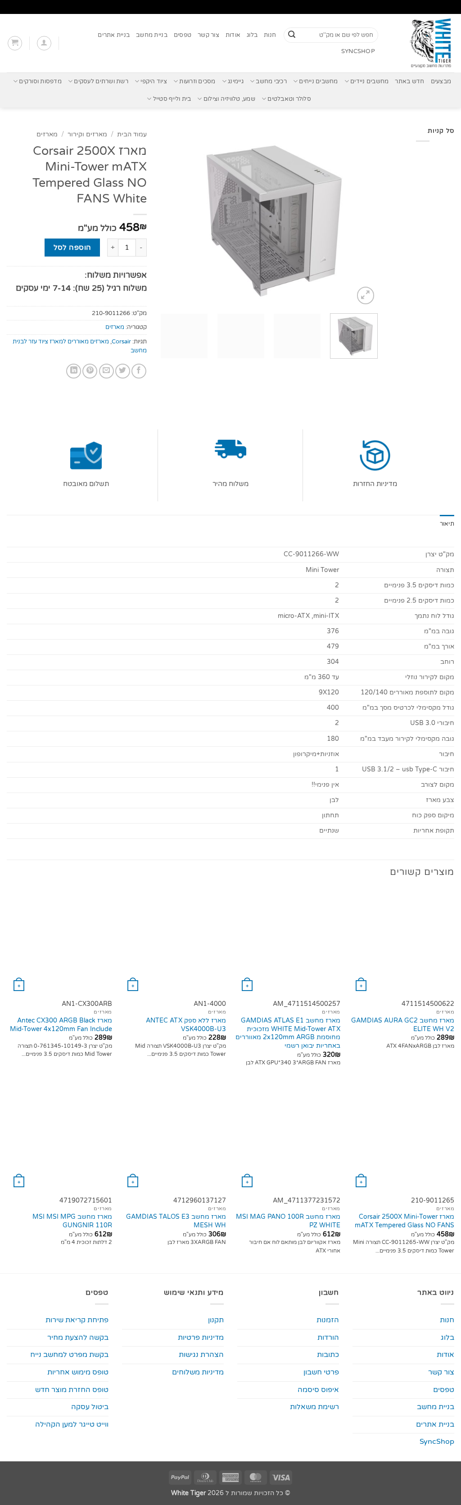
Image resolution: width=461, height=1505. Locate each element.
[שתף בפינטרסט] (89, 371)
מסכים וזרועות (197, 81)
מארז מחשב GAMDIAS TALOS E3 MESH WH (176, 1221)
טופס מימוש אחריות (77, 1372)
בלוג (252, 35)
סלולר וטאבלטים (289, 99)
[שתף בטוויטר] (122, 371)
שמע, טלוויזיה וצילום (229, 99)
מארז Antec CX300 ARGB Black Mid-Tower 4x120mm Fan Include (61, 1025)
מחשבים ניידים (369, 81)
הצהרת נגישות (201, 1354)
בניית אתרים (114, 35)
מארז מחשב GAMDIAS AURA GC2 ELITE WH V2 (402, 1025)
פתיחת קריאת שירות (76, 1320)
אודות (233, 35)
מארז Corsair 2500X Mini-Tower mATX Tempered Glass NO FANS (404, 1221)
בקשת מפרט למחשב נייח (69, 1354)
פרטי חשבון (321, 1372)
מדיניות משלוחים (198, 1372)
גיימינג (236, 81)
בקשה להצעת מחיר (77, 1337)
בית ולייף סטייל (172, 99)
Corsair (121, 341)
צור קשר (208, 35)
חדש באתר (409, 81)
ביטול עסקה (89, 1406)
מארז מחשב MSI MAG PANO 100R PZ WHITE (288, 1221)
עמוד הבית (132, 134)
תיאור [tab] (447, 523)
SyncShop (358, 51)
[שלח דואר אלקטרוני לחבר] (106, 371)
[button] (44, 43)
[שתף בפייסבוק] (138, 371)
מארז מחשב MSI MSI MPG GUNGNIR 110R (72, 1221)
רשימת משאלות (314, 1406)
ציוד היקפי (153, 81)
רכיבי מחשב (271, 81)
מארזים (47, 134)
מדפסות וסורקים (40, 81)
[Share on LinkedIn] (73, 371)
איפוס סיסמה (318, 1389)
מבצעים (441, 81)
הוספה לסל (72, 247)
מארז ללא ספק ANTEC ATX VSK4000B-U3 (186, 1025)
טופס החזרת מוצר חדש (71, 1389)
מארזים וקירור (87, 134)
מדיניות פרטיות (201, 1337)
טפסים (182, 35)
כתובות (328, 1354)
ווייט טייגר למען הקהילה (71, 1424)
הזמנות (327, 1320)
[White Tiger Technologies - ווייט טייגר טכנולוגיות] (423, 43)
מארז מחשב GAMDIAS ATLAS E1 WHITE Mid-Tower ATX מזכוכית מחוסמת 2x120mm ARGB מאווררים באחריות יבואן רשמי (287, 1033)
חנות (270, 35)
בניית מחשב (151, 35)
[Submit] (291, 35)
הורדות (328, 1337)
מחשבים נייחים (318, 81)
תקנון (216, 1320)
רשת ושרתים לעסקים (101, 81)
